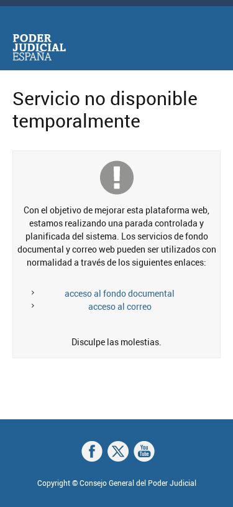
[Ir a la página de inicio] (39, 47)
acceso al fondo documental (120, 293)
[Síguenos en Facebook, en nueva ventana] (92, 451)
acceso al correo (120, 306)
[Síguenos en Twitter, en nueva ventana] (118, 451)
